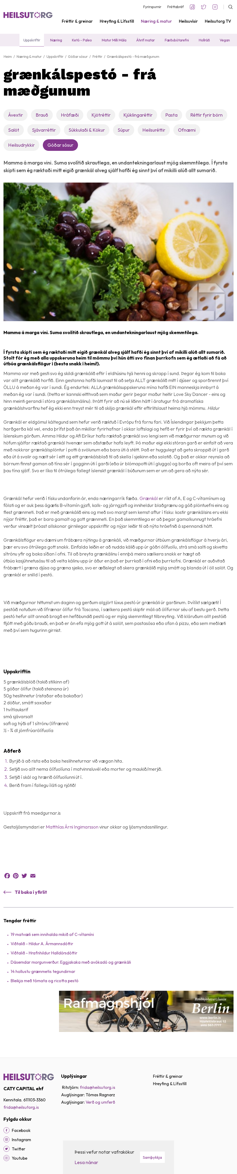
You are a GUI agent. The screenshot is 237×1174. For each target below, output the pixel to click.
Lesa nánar (86, 1162)
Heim (7, 56)
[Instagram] (6, 1140)
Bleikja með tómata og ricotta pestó (44, 980)
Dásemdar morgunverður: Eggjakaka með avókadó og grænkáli (71, 962)
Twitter (203, 7)
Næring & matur (29, 56)
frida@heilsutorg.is (21, 1107)
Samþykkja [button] (152, 1157)
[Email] (33, 875)
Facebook (192, 7)
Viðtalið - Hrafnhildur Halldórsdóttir (44, 953)
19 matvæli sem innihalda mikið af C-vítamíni (52, 934)
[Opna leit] (229, 7)
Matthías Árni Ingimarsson (72, 827)
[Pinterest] (15, 875)
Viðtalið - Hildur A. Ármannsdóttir (42, 943)
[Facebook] (7, 875)
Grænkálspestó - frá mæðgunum (133, 56)
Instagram (215, 7)
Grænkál (149, 498)
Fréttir (97, 56)
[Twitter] (24, 875)
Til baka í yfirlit (31, 892)
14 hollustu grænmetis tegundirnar (43, 971)
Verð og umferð (100, 1102)
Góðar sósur (78, 56)
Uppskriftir (54, 56)
